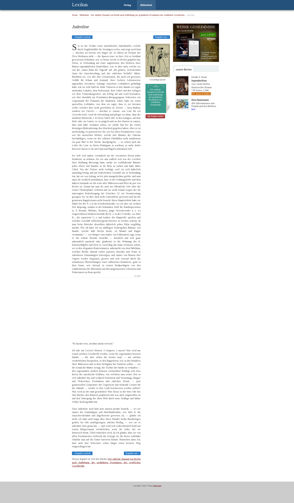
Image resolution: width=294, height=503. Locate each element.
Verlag (127, 5)
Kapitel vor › (161, 37)
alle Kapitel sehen (155, 116)
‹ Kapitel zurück (82, 37)
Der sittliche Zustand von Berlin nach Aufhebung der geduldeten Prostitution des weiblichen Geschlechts (138, 15)
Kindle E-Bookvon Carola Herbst (200, 80)
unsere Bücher (184, 69)
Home (75, 15)
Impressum (157, 486)
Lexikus (80, 4)
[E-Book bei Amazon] (196, 61)
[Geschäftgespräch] (157, 76)
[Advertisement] (106, 307)
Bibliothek (146, 5)
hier (193, 109)
